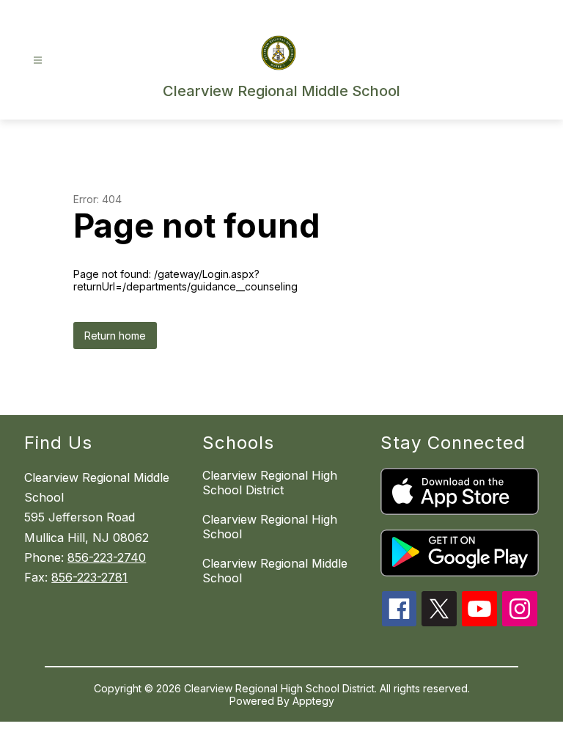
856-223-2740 (106, 557)
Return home (115, 335)
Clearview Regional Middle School (274, 570)
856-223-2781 (89, 577)
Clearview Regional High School (269, 526)
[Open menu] (37, 60)
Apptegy (313, 701)
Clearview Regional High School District (269, 482)
